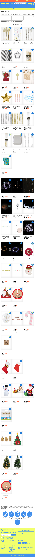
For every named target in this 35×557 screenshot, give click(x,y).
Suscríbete (13, 535)
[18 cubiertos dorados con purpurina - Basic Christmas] (28, 55)
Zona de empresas (12, 549)
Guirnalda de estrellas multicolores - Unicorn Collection (5, 237)
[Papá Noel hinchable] (28, 390)
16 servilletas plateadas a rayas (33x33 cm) (6, 128)
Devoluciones (3, 547)
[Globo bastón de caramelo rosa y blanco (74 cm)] (28, 318)
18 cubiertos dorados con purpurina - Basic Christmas (28, 64)
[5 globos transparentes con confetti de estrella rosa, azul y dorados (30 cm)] (6, 318)
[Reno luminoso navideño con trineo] (28, 206)
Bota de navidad (4, 375)
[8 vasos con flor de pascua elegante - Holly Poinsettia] (6, 76)
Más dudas (2, 548)
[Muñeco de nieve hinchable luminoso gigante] (6, 390)
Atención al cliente (27, 530)
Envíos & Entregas (4, 544)
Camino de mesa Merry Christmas (28, 86)
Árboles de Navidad (5, 21)
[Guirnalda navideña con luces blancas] (28, 227)
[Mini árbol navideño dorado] (6, 462)
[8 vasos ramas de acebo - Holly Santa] (6, 161)
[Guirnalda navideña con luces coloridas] (6, 185)
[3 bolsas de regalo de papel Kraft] (6, 342)
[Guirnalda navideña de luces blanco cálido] (6, 206)
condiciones (3, 538)
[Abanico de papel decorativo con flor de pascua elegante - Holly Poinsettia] (28, 249)
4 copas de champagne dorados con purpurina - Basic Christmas (6, 149)
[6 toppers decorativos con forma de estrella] (17, 76)
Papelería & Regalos (17, 16)
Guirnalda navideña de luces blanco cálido (5, 216)
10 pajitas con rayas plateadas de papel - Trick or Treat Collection (6, 64)
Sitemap (10, 550)
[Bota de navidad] (6, 366)
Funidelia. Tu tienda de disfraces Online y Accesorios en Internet (7, 3)
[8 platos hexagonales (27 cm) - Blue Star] (28, 97)
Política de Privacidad (12, 545)
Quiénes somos (11, 551)
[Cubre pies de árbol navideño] (17, 294)
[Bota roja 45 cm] (17, 366)
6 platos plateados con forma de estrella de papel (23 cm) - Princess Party (17, 64)
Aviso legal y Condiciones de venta (12, 544)
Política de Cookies (12, 546)
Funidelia (2, 8)
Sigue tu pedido (26, 533)
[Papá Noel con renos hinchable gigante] (17, 390)
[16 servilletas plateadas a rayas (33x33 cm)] (6, 119)
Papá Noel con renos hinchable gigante (16, 399)
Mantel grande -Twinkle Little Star (17, 43)
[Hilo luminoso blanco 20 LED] (17, 249)
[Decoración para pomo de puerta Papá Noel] (28, 270)
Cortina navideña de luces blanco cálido (28, 194)
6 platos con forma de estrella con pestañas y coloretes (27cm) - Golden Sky (6, 107)
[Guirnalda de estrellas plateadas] (17, 227)
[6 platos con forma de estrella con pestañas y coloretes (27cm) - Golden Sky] (6, 97)
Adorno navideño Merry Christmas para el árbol (5, 303)
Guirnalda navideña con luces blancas (28, 237)
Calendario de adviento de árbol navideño (17, 448)
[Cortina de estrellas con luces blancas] (17, 185)
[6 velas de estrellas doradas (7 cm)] (6, 414)
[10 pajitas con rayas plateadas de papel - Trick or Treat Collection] (6, 55)
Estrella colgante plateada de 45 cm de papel (17, 216)
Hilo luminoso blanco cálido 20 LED (6, 258)
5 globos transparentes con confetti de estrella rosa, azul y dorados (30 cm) (6, 327)
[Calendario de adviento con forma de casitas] (6, 438)
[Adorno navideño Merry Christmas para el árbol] (6, 294)
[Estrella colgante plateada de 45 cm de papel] (17, 206)
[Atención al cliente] (31, 4)
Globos (2, 16)
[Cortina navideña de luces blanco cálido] (28, 185)
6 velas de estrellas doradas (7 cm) (6, 423)
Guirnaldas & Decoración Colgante (18, 14)
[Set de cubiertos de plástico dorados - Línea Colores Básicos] (6, 34)
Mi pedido (2, 543)
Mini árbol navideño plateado (16, 472)
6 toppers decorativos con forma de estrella (17, 86)
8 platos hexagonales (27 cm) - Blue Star (28, 107)
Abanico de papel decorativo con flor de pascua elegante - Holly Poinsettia (28, 258)
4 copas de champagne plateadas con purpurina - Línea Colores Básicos (28, 128)
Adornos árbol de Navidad (29, 14)
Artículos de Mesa (5, 14)
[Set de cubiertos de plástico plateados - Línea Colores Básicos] (28, 34)
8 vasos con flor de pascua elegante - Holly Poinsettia (6, 86)
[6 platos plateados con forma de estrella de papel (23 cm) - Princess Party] (17, 55)
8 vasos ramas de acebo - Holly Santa (6, 170)
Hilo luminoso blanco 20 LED (17, 258)
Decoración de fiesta (6, 8)
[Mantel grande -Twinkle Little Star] (17, 34)
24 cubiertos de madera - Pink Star (17, 107)
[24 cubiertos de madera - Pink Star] (17, 97)
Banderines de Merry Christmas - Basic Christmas (16, 279)
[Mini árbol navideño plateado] (17, 462)
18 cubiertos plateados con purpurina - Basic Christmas (28, 149)
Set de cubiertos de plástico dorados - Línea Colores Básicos (6, 43)
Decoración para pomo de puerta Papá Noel (28, 279)
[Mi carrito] (33, 4)
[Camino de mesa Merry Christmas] (28, 76)
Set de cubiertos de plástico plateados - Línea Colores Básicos (28, 43)
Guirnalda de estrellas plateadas (16, 237)
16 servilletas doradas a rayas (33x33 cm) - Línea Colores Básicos (17, 128)
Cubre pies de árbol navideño (18, 21)
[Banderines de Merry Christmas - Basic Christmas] (17, 270)
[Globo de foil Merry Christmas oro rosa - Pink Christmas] (17, 318)
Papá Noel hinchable (27, 399)
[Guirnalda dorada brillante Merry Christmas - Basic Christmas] (6, 270)
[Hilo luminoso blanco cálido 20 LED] (6, 249)
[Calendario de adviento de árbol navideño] (17, 438)
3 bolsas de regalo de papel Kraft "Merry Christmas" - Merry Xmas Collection (6, 351)
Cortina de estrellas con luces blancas (17, 194)
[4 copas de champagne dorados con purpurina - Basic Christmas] (6, 140)
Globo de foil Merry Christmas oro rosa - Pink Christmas (17, 327)
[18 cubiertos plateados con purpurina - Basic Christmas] (28, 140)
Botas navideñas (27, 16)
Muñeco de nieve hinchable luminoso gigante (6, 399)
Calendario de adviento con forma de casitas (6, 448)
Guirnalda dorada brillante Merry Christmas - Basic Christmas (6, 279)
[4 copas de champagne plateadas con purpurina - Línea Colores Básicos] (28, 119)
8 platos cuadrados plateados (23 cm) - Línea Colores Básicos (17, 149)
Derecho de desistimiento (11, 548)
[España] (19, 543)
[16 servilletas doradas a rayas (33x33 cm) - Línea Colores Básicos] (17, 119)
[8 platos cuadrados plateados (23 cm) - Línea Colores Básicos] (17, 140)
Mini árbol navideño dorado (6, 471)
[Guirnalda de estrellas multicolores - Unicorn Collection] (6, 227)
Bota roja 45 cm (15, 375)
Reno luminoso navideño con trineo (28, 216)
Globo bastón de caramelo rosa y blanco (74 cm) (28, 327)
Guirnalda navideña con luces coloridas (6, 194)
